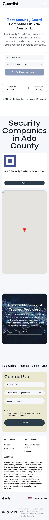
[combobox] (24, 392)
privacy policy (31, 413)
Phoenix (24, 365)
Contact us (9, 448)
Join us (24, 331)
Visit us (24, 183)
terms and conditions (17, 415)
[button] (24, 230)
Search (7, 445)
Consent (8, 411)
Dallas (35, 365)
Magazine (28, 451)
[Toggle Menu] (44, 4)
